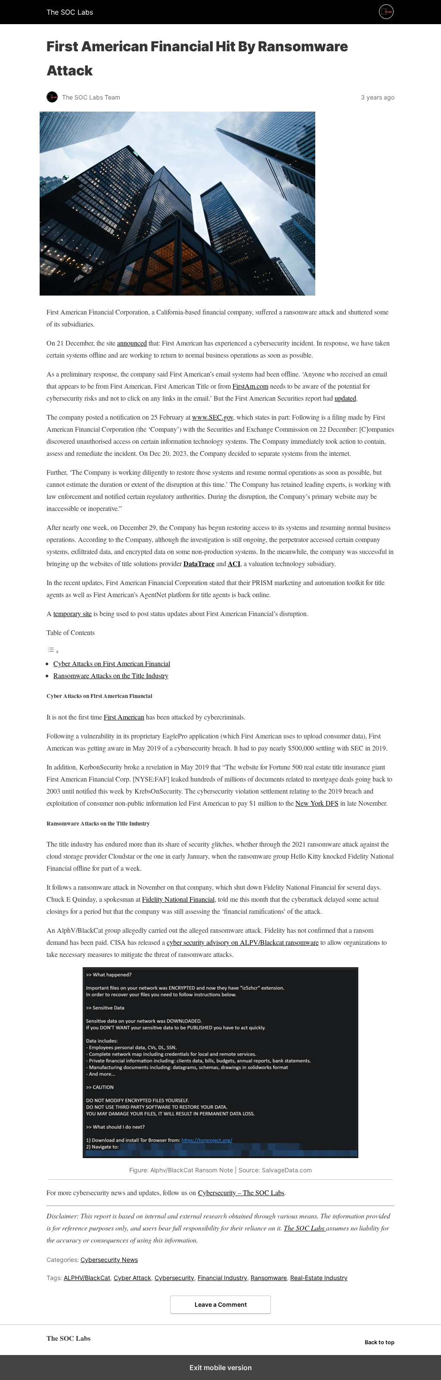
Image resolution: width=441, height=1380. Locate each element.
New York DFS (317, 802)
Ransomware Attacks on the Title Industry (110, 675)
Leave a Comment (221, 1304)
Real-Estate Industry (319, 1277)
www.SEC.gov (212, 416)
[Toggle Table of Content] (53, 651)
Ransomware (269, 1277)
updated (345, 397)
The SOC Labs (305, 1227)
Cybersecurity (174, 1277)
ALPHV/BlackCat (87, 1277)
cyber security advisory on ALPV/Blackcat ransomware (243, 942)
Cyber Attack (132, 1277)
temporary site (72, 613)
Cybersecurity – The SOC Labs (241, 1192)
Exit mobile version (220, 1367)
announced (132, 342)
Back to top (379, 1342)
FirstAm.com (250, 385)
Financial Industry (222, 1277)
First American (124, 716)
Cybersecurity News (109, 1259)
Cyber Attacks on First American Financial (111, 663)
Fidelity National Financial (178, 898)
